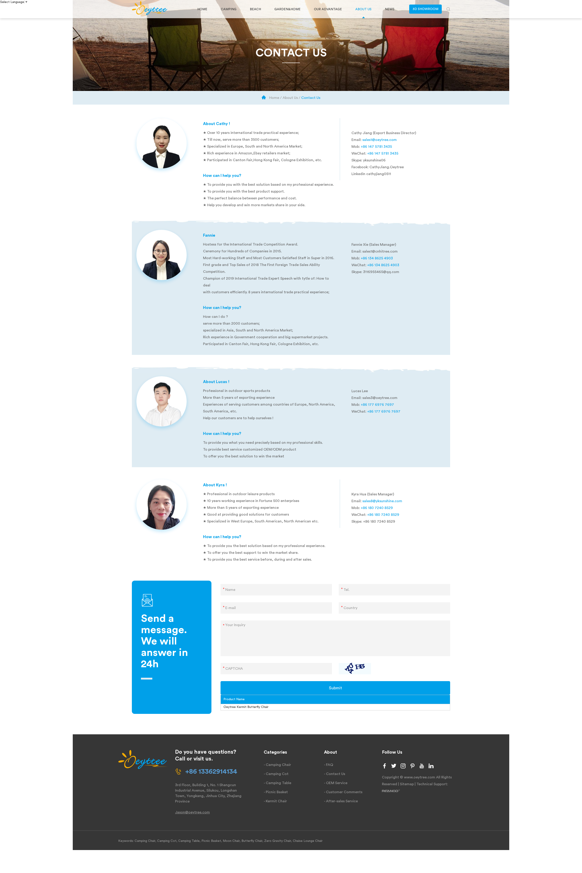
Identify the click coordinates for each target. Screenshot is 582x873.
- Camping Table (277, 783)
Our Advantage (328, 9)
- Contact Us (334, 774)
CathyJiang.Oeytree (386, 167)
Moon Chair (231, 841)
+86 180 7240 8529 (379, 521)
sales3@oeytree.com (379, 398)
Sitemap (407, 784)
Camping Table (189, 841)
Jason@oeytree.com (192, 812)
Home (202, 9)
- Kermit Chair (275, 801)
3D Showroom (425, 9)
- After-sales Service (341, 801)
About (330, 752)
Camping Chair (145, 841)
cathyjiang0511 (378, 174)
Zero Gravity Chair (277, 841)
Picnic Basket (211, 841)
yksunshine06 (374, 160)
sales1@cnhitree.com (380, 251)
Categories (275, 752)
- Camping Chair (277, 765)
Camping (228, 9)
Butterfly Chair (251, 841)
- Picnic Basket (276, 792)
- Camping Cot (276, 774)
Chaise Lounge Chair (308, 841)
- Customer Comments (343, 792)
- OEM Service (335, 783)
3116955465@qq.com (381, 272)
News (389, 9)
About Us (363, 9)
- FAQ (328, 765)
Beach (255, 9)
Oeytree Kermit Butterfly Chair (245, 707)
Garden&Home (287, 9)
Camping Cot (166, 841)
